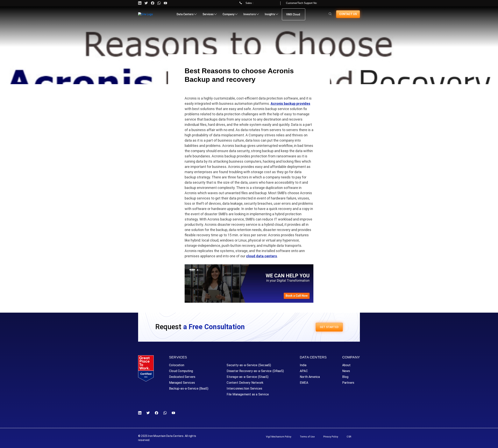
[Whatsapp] (159, 3)
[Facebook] (156, 413)
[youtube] (165, 3)
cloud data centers (261, 256)
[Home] (145, 14)
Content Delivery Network (245, 383)
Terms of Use (307, 436)
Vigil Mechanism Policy (278, 436)
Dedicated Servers (182, 377)
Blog (345, 377)
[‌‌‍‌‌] (330, 14)
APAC (304, 371)
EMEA (304, 383)
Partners (348, 383)
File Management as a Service (248, 394)
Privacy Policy (330, 436)
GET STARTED (329, 327)
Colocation (176, 365)
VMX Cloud (293, 14)
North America (310, 377)
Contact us (348, 14)
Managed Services (182, 383)
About (346, 365)
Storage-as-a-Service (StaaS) (247, 377)
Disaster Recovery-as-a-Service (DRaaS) (255, 371)
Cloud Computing (181, 371)
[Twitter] (146, 3)
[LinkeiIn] (140, 413)
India (303, 365)
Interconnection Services (244, 388)
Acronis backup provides (290, 103)
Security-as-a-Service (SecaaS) (249, 365)
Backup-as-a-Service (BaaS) (188, 388)
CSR (349, 436)
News (346, 371)
